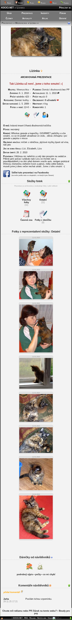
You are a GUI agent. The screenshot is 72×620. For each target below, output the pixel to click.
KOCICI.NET (7, 7)
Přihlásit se (65, 7)
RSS (26, 618)
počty (38, 574)
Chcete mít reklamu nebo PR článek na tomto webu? (29, 611)
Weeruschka (21, 23)
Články (9, 18)
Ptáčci (31, 3)
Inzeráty (45, 13)
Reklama (32, 618)
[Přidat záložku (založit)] (2, 619)
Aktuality (27, 18)
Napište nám (41, 618)
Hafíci (9, 3)
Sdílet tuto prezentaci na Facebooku (30, 172)
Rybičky (43, 3)
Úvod (9, 13)
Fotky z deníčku (43, 220)
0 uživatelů (50, 100)
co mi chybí (49, 574)
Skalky (54, 3)
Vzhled (50, 618)
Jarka (6, 599)
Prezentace (27, 13)
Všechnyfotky (26, 201)
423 (19, 96)
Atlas (45, 18)
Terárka (66, 3)
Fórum (63, 13)
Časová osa (26, 220)
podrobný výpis (25, 574)
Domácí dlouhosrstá (52, 89)
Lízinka (33, 23)
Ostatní (62, 18)
